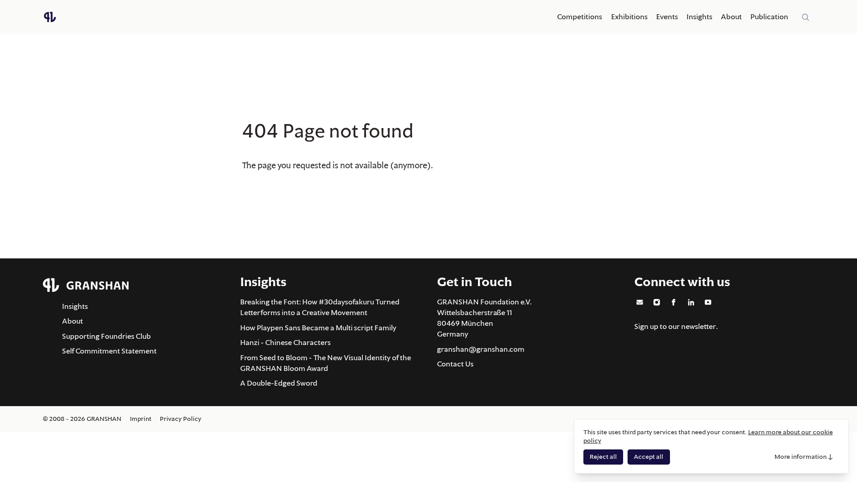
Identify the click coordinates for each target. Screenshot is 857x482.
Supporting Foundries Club (106, 336)
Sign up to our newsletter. (676, 326)
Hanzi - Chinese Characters (285, 342)
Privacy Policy (180, 419)
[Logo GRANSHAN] (50, 17)
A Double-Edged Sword (278, 382)
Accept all (648, 457)
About (731, 16)
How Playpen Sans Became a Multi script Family (318, 327)
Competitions (579, 16)
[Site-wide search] (806, 17)
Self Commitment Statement (109, 350)
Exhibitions (629, 16)
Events (667, 16)
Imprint (140, 419)
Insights (699, 16)
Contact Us (455, 363)
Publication (769, 16)
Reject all (603, 457)
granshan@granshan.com (480, 349)
